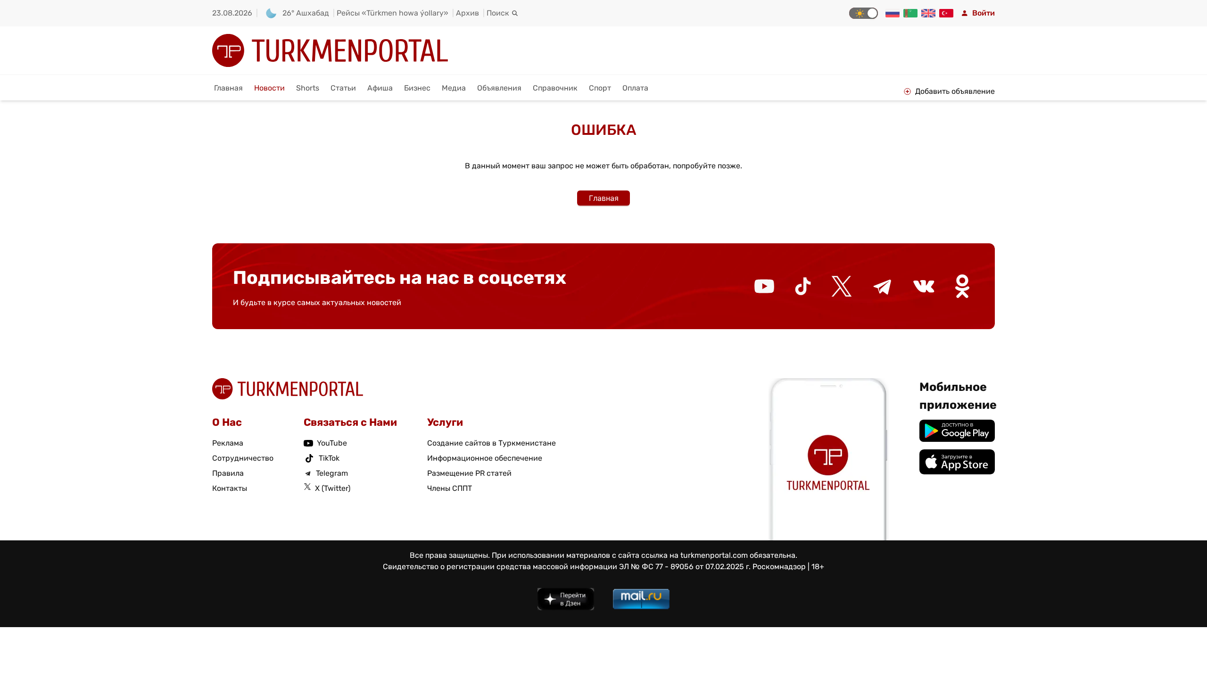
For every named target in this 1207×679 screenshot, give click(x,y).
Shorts (307, 87)
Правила (228, 473)
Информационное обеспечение (484, 458)
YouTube (332, 443)
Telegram (332, 473)
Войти (983, 12)
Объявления (499, 87)
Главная (228, 87)
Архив (467, 12)
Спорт (600, 87)
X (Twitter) (332, 488)
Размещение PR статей (469, 473)
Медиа (454, 87)
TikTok (329, 458)
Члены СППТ (449, 488)
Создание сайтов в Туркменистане (491, 443)
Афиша (380, 87)
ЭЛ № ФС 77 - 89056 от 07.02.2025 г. (685, 566)
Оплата (635, 87)
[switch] (863, 13)
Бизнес (417, 87)
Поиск (498, 12)
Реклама (227, 443)
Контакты (229, 488)
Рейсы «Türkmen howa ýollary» (392, 12)
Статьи (343, 87)
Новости (269, 87)
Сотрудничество (242, 458)
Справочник (555, 87)
